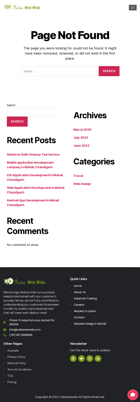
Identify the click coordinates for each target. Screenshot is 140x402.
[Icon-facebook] (73, 358)
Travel (78, 176)
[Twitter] (81, 358)
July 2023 (80, 137)
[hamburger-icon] (133, 7)
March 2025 (82, 129)
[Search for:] (58, 72)
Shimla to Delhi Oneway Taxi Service (33, 154)
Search (11, 105)
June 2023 (81, 145)
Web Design (82, 184)
